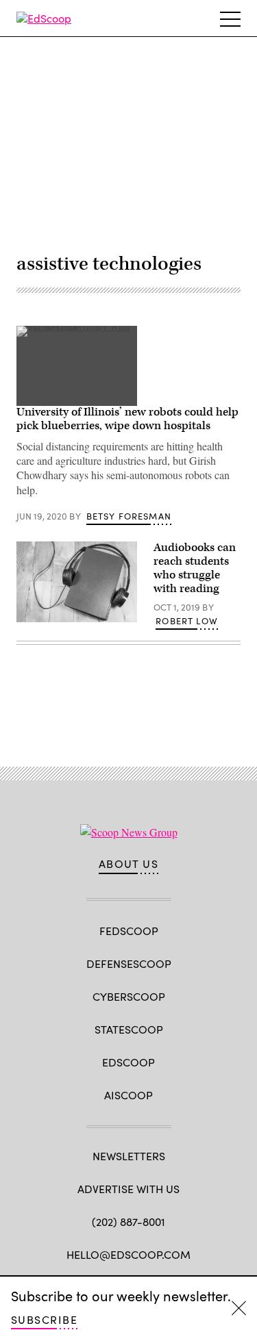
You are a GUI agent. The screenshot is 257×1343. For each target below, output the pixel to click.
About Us (129, 864)
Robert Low (187, 621)
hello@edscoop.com (128, 1254)
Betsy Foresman (128, 516)
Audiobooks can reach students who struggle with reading (195, 568)
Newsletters (129, 1156)
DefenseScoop (128, 963)
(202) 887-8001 (128, 1221)
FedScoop (128, 930)
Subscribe (44, 1319)
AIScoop (128, 1095)
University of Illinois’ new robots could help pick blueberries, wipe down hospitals (127, 419)
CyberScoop (129, 996)
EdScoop (128, 1062)
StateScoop (129, 1029)
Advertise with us (128, 1188)
